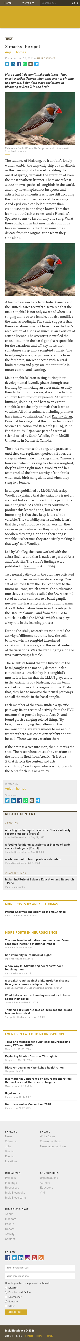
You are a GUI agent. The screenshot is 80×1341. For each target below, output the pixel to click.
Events (9, 1156)
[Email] (30, 64)
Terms (39, 1336)
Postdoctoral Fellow (19, 1292)
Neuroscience (46, 58)
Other (11, 1306)
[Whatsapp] (25, 64)
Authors (45, 1182)
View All (28, 3)
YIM (42, 1192)
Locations (11, 1161)
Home (8, 3)
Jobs (8, 1146)
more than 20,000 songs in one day (34, 206)
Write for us (47, 1136)
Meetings (11, 1182)
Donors (10, 1229)
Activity (9, 1234)
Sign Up (9, 1336)
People (9, 1224)
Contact (10, 1239)
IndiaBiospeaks (15, 1192)
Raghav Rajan (62, 416)
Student (12, 1288)
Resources (12, 1187)
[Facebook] (19, 64)
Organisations (49, 1177)
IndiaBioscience (40, 17)
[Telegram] (36, 64)
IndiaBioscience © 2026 (19, 1331)
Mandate (10, 1219)
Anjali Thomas (15, 52)
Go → (75, 3)
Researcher (15, 1297)
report (15, 490)
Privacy (49, 1336)
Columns (11, 1141)
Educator (13, 1301)
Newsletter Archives (53, 1146)
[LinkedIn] (13, 64)
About (9, 1214)
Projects (10, 1177)
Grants (9, 1151)
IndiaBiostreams (16, 1197)
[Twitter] (7, 64)
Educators (46, 1187)
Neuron (30, 566)
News (9, 39)
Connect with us (50, 1141)
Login (19, 1336)
